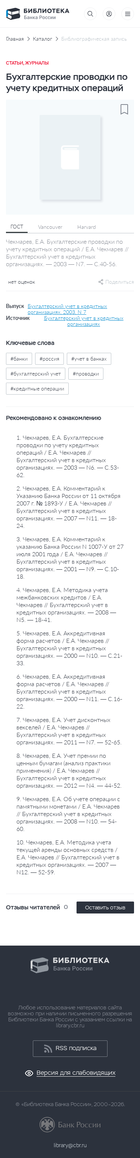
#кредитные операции (37, 388)
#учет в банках (89, 358)
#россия (49, 358)
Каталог (42, 39)
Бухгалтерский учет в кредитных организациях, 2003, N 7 (67, 309)
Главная (15, 39)
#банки (19, 358)
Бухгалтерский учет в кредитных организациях (84, 321)
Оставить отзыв (105, 907)
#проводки (86, 373)
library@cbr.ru (70, 1145)
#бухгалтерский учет (35, 373)
